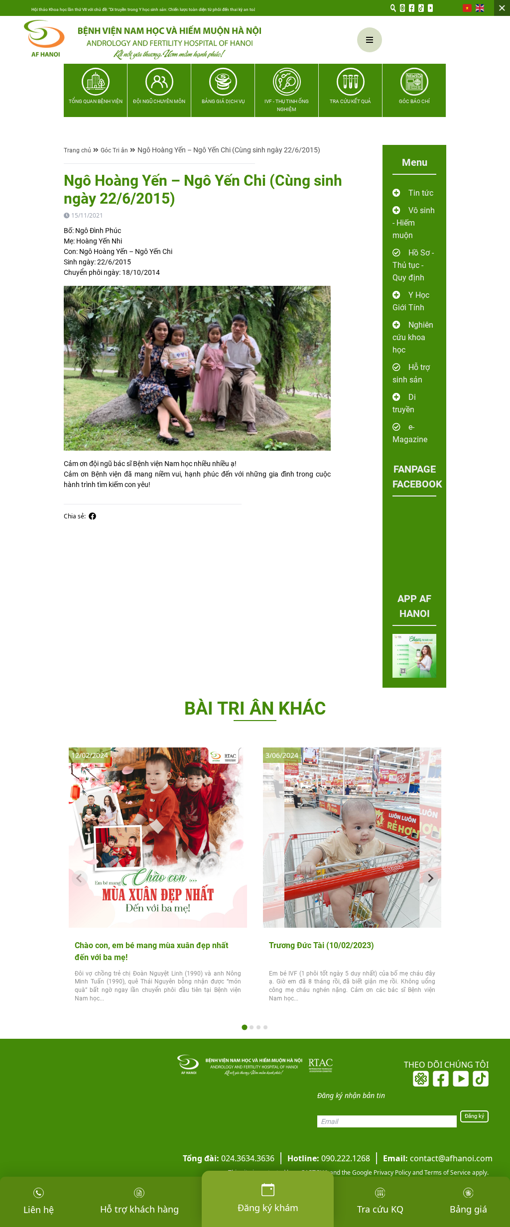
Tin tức (420, 193)
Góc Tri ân (114, 150)
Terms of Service (447, 1172)
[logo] (162, 40)
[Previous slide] (80, 878)
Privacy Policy (391, 1172)
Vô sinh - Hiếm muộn (413, 223)
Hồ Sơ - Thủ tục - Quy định (413, 265)
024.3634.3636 (228, 1158)
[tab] (244, 1027)
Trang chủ (77, 150)
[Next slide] (430, 878)
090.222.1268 (328, 1158)
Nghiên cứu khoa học (412, 337)
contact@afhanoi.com (438, 1158)
